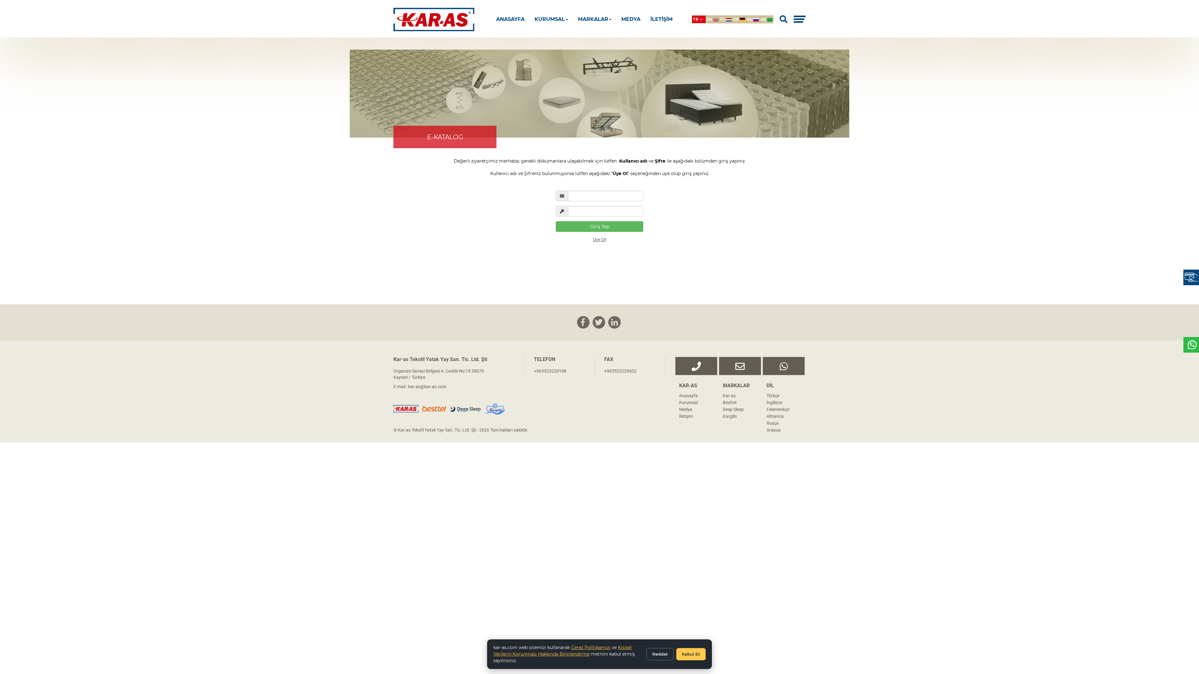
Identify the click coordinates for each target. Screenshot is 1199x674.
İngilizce (774, 402)
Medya (685, 409)
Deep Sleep (733, 409)
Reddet (660, 654)
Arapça (774, 429)
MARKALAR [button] (593, 19)
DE (736, 19)
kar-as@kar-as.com (427, 386)
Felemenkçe (778, 409)
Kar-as (729, 395)
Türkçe (773, 395)
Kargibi (730, 416)
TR (696, 19)
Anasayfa (688, 395)
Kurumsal (688, 402)
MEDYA (630, 19)
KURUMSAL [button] (550, 19)
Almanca (775, 416)
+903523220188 (550, 371)
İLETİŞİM (661, 19)
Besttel (729, 402)
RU (750, 19)
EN (710, 19)
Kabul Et (691, 654)
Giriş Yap (599, 226)
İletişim (686, 416)
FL (723, 19)
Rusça (773, 423)
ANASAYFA (510, 19)
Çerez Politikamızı (590, 647)
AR (764, 19)
